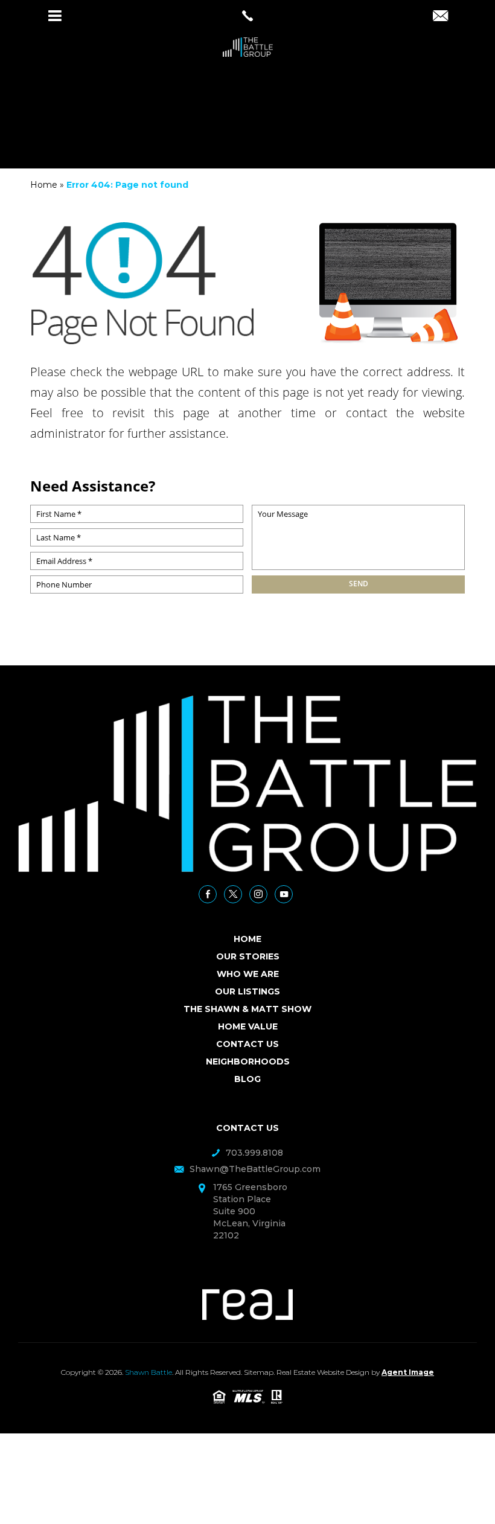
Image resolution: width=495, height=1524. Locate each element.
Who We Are (248, 974)
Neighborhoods (248, 1061)
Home (247, 938)
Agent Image (408, 1372)
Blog (247, 1079)
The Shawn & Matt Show (247, 1009)
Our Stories (247, 956)
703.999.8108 (254, 1152)
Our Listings (247, 991)
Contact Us (247, 1044)
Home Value (248, 1026)
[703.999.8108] (247, 15)
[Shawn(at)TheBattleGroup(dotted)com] (440, 17)
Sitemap (258, 1372)
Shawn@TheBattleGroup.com (255, 1169)
